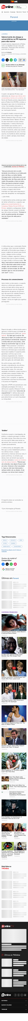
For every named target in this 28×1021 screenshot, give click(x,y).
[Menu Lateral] (2, 12)
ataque (5, 540)
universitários (17, 546)
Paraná (24, 12)
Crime (20, 540)
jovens (5, 543)
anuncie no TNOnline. (18, 166)
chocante (13, 540)
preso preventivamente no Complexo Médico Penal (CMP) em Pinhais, (13, 206)
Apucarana (6, 12)
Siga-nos (20, 60)
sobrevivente (6, 546)
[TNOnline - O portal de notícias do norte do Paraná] (7, 6)
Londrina (13, 543)
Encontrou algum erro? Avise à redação (11, 550)
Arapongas (12, 12)
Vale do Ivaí (19, 12)
